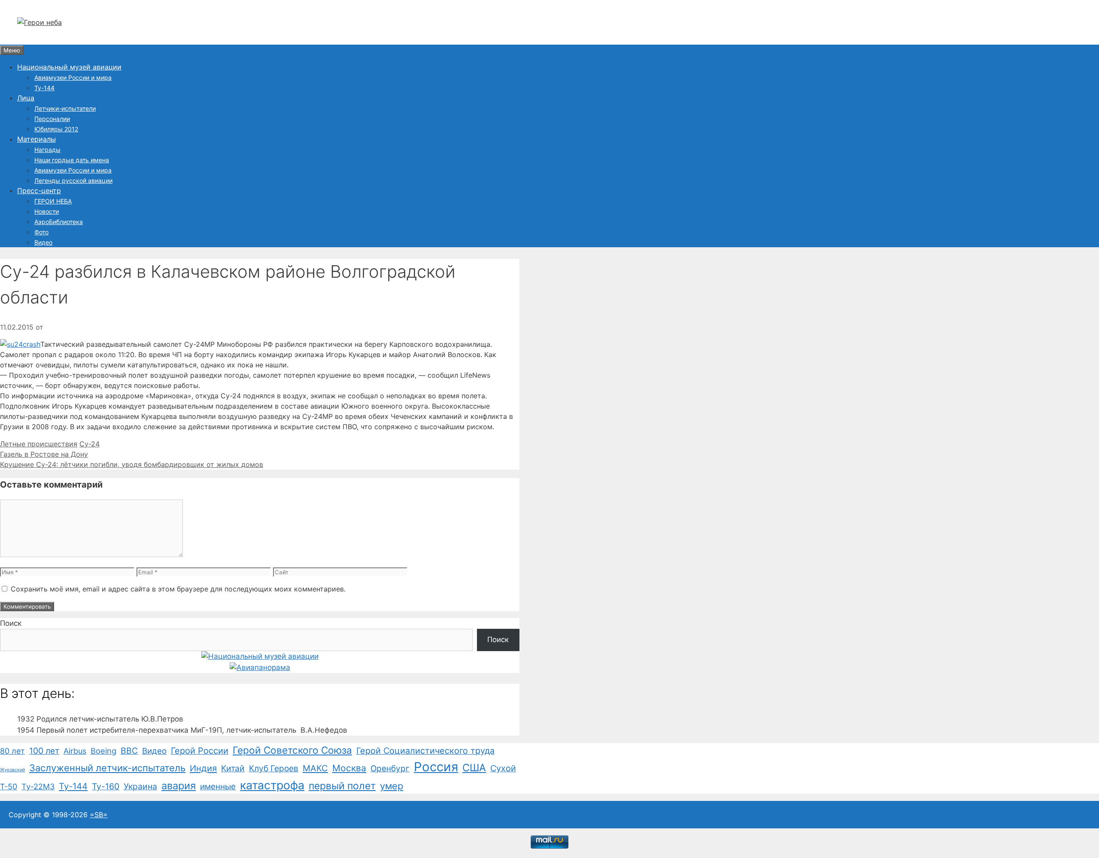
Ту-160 (105, 786)
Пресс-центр (39, 190)
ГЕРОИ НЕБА (53, 201)
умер (391, 785)
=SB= (99, 814)
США (474, 767)
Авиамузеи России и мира (73, 77)
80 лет (12, 750)
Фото (41, 232)
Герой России (199, 751)
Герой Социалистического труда (425, 751)
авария (178, 785)
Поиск (10, 623)
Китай (233, 768)
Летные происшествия (38, 444)
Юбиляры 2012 (56, 129)
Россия (436, 766)
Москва (349, 768)
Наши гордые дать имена (71, 160)
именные (218, 786)
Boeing (103, 750)
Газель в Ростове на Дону (44, 454)
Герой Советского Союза (292, 750)
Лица (25, 98)
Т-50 (8, 786)
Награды (47, 149)
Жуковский (12, 770)
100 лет (44, 751)
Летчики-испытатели (65, 108)
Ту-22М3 (38, 786)
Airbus (75, 750)
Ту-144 (44, 87)
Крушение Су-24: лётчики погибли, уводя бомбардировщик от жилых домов (131, 464)
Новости (46, 211)
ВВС (129, 751)
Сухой (503, 768)
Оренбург (390, 768)
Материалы (36, 139)
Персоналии (52, 118)
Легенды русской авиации (73, 180)
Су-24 (89, 444)
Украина (140, 786)
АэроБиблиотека (58, 221)
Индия (203, 768)
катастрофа (272, 785)
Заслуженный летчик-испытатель (107, 767)
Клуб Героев (273, 768)
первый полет (342, 786)
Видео (43, 242)
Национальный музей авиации (69, 67)
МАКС (315, 768)
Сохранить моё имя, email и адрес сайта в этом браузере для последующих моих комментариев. (178, 589)
